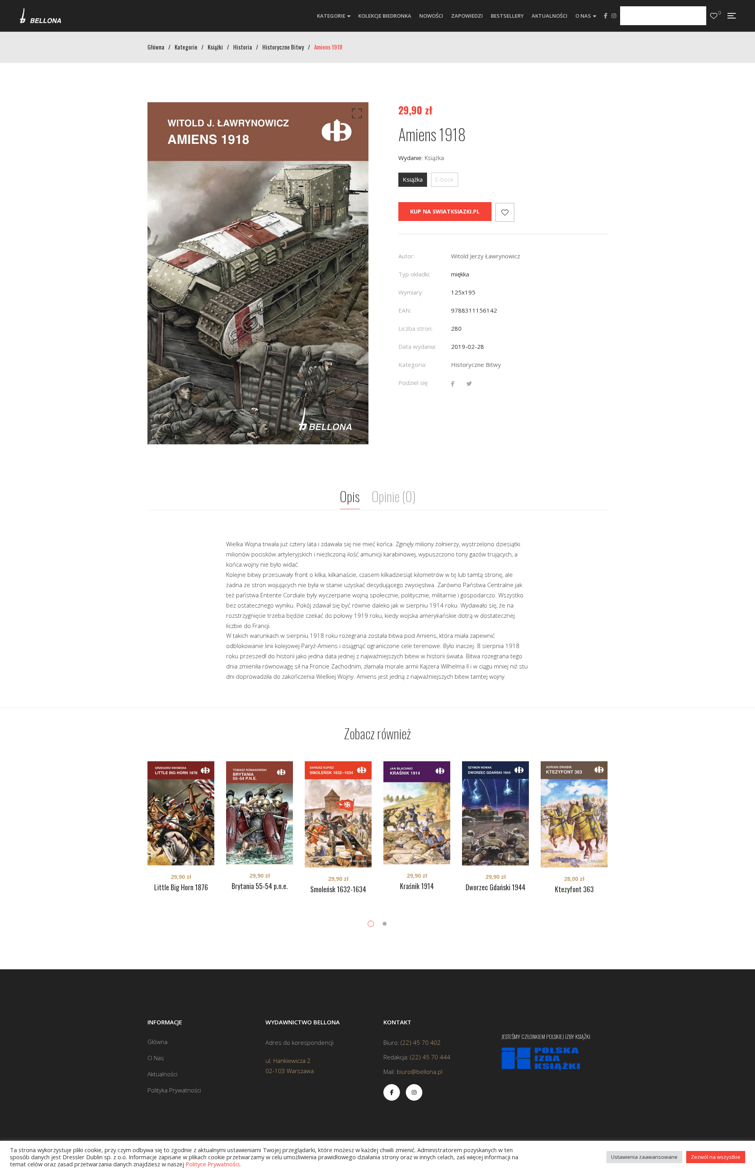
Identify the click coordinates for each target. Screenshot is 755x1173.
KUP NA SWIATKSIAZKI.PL (445, 211)
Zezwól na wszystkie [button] (715, 1156)
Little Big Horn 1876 (181, 887)
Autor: (406, 256)
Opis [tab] (350, 496)
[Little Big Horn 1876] (180, 813)
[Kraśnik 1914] (416, 812)
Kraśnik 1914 (417, 886)
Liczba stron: (415, 328)
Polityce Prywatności (212, 1164)
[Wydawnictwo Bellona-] (40, 15)
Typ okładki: (414, 274)
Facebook (606, 15)
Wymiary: (410, 292)
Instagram (613, 15)
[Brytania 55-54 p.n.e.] (259, 812)
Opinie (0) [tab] (394, 496)
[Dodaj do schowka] (504, 212)
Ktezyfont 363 (574, 889)
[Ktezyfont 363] (574, 814)
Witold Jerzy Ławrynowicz (485, 256)
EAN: (404, 310)
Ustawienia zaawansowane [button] (644, 1156)
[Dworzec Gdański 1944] (495, 813)
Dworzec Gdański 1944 (495, 887)
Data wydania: (417, 346)
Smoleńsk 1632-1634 (338, 889)
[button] (355, 115)
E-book (444, 179)
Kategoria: (412, 364)
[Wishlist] (713, 16)
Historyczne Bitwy (476, 364)
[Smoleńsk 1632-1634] (338, 814)
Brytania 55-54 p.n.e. (260, 886)
